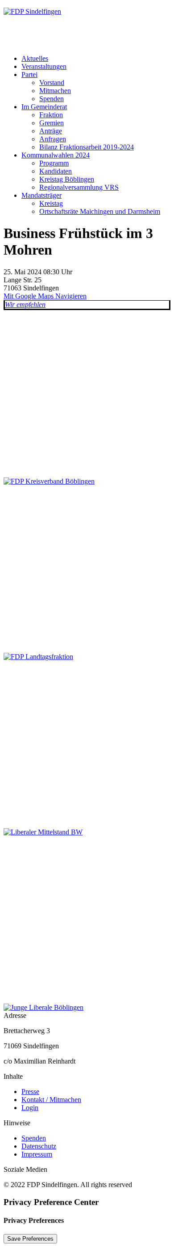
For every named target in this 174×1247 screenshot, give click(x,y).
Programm (54, 163)
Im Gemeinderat (44, 107)
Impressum (36, 1154)
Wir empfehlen (25, 304)
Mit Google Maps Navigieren (45, 296)
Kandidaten (55, 171)
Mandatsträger (41, 195)
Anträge (50, 131)
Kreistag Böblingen (66, 179)
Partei (29, 74)
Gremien (51, 123)
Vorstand (51, 82)
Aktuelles (34, 58)
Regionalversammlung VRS (79, 187)
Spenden (51, 98)
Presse (30, 1091)
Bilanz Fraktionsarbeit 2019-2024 (86, 147)
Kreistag (51, 203)
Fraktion (51, 115)
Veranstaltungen (43, 66)
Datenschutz (38, 1146)
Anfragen (52, 139)
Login (29, 1107)
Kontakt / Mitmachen (51, 1099)
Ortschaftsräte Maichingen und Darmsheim (99, 211)
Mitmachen (55, 90)
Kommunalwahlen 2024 (55, 155)
